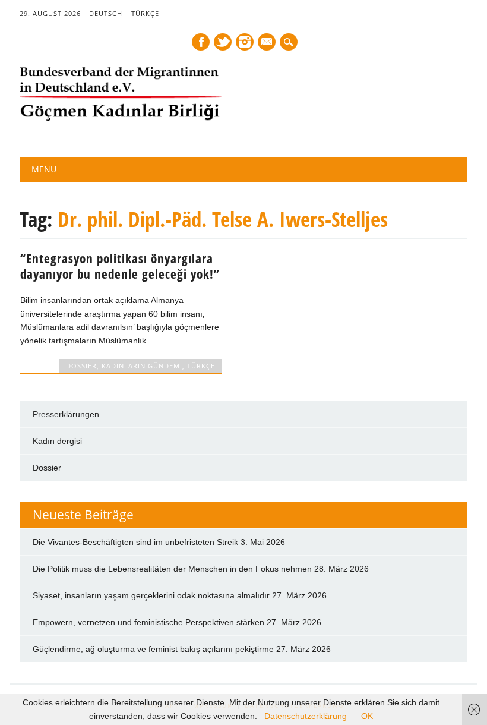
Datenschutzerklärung (305, 716)
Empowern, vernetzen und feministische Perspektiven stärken (148, 622)
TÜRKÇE (145, 13)
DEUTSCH (105, 13)
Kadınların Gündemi (142, 365)
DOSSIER (81, 365)
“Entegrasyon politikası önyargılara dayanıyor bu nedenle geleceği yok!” (120, 266)
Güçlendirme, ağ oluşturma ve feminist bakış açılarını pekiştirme (153, 649)
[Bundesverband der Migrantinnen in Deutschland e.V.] (121, 118)
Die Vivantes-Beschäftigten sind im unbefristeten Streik (135, 542)
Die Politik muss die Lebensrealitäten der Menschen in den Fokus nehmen (172, 568)
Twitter (223, 42)
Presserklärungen (66, 414)
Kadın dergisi (57, 441)
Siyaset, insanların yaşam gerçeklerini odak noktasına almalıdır (151, 595)
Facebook (201, 42)
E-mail (267, 43)
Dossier (47, 467)
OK (367, 716)
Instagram (245, 42)
